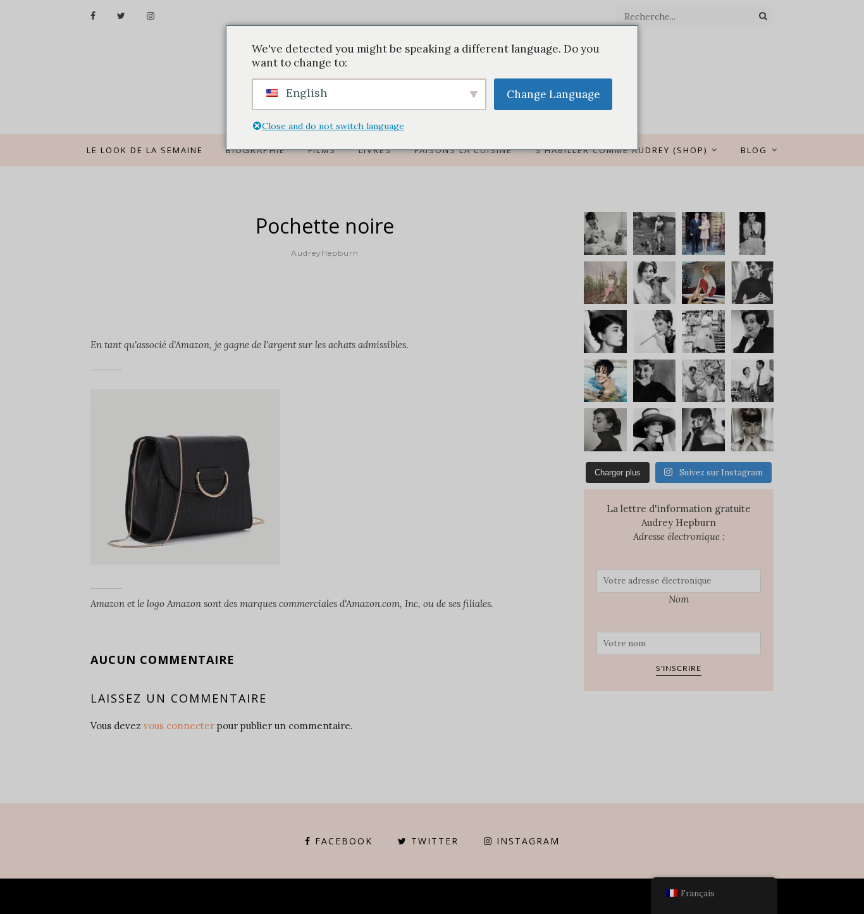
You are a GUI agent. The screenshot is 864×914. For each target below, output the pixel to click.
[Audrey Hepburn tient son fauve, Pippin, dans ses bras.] (654, 282)
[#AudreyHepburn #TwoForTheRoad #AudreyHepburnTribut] (605, 381)
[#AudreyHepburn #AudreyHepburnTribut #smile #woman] (654, 381)
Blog (754, 150)
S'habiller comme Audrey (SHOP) (621, 150)
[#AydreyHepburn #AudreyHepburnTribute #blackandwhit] (752, 429)
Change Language (553, 94)
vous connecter (179, 726)
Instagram (528, 841)
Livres (375, 150)
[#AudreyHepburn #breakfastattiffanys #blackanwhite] (654, 331)
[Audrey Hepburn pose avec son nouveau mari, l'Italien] (703, 233)
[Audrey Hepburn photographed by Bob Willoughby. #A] (703, 429)
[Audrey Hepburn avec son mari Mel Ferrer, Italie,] (605, 282)
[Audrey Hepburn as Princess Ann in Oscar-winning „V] (703, 331)
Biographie (255, 150)
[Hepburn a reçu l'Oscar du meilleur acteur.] (752, 233)
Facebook (344, 841)
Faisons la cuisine (463, 150)
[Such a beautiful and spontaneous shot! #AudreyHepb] (752, 282)
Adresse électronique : (679, 536)
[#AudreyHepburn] (752, 331)
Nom (679, 599)
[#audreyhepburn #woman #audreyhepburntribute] (605, 429)
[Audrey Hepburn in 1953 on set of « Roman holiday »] (752, 381)
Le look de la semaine (145, 150)
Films (322, 150)
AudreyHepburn (325, 253)
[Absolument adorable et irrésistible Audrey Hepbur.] (654, 429)
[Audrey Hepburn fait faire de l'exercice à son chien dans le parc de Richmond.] (654, 233)
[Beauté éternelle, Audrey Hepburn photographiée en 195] (703, 282)
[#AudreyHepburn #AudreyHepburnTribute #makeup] (703, 381)
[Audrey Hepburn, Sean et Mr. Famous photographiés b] (605, 233)
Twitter (435, 841)
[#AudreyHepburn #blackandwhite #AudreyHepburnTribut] (605, 331)
